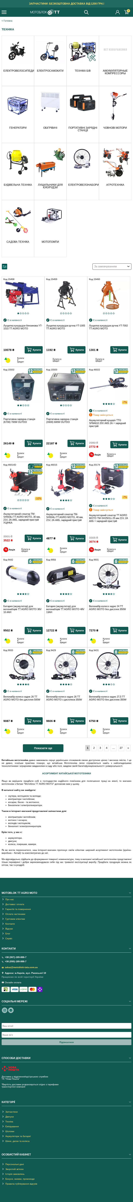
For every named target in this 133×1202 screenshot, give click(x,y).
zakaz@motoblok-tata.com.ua (21, 967)
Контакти (10, 923)
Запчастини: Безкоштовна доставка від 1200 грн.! (66, 3)
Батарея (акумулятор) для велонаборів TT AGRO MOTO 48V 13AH (65, 609)
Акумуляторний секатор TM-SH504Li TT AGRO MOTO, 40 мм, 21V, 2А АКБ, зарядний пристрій (64, 517)
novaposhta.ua (28, 1079)
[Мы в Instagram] (5, 1010)
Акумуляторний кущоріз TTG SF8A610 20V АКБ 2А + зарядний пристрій (107, 423)
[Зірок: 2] (20, 313)
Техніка (9, 1121)
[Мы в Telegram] (11, 1010)
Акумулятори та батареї (18, 1136)
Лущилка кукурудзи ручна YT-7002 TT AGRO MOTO (108, 327)
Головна (8, 20)
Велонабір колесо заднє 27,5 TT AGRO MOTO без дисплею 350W (107, 698)
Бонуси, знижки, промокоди (20, 1179)
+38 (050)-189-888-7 (15, 961)
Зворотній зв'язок (14, 1169)
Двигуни (9, 1116)
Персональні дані (14, 1164)
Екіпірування (12, 1126)
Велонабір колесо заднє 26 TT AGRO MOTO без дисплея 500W (21, 698)
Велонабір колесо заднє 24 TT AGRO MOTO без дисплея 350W (107, 608)
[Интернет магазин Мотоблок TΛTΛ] (45, 12)
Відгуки (9, 928)
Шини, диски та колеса (17, 1141)
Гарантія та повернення (18, 909)
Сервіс (8, 938)
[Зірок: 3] (23, 313)
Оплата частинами (15, 914)
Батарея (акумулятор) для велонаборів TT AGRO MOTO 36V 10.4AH (22, 609)
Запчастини (11, 1111)
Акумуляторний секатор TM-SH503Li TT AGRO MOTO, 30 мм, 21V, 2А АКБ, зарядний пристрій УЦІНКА (21, 518)
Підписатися (66, 1042)
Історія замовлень (14, 1174)
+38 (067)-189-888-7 (15, 957)
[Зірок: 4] (25, 313)
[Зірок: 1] (18, 313)
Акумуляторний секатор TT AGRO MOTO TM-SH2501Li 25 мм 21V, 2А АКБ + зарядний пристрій (108, 518)
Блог (7, 933)
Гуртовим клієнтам (15, 919)
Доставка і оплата (14, 904)
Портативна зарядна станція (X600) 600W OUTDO (62, 420)
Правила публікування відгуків (21, 1183)
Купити (37, 349)
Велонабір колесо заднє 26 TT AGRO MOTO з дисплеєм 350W (64, 698)
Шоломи (9, 1131)
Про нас (9, 899)
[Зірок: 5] (28, 313)
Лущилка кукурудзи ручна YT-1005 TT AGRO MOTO (65, 327)
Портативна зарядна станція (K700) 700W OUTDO (19, 420)
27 (121, 748)
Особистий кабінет (118, 12)
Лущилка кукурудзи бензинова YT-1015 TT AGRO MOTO (22, 327)
